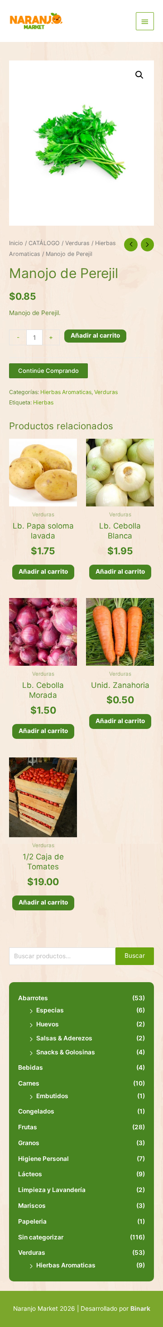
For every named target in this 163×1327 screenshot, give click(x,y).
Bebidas (30, 1067)
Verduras (31, 1252)
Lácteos (30, 1174)
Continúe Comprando (48, 370)
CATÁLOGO (44, 243)
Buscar (135, 955)
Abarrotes (33, 998)
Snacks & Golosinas (65, 1052)
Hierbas (43, 402)
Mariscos (32, 1205)
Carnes (28, 1083)
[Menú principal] (145, 21)
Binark (140, 1308)
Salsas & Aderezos (64, 1038)
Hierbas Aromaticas (66, 1265)
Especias (50, 1010)
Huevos (47, 1024)
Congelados (36, 1111)
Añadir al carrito (95, 335)
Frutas (27, 1127)
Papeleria (32, 1221)
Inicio (16, 243)
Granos (28, 1142)
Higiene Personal (43, 1158)
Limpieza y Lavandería (52, 1189)
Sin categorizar (40, 1237)
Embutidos (52, 1096)
